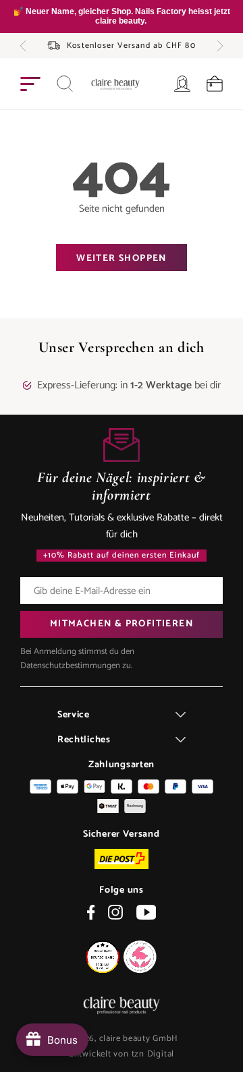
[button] (23, 45)
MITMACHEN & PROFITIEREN (121, 624)
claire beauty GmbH (139, 1039)
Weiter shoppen (121, 258)
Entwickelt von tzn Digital (121, 1054)
